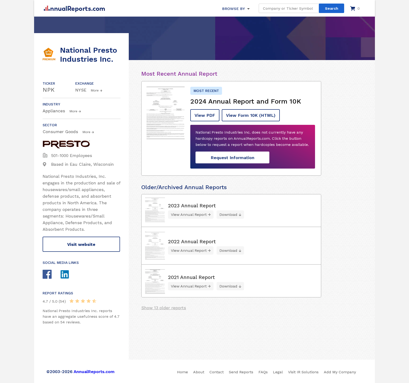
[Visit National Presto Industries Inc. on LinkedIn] (70, 275)
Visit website (81, 244)
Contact (216, 372)
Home (182, 372)
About (198, 372)
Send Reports (241, 372)
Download (228, 214)
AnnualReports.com (94, 371)
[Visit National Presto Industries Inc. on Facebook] (52, 275)
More (95, 90)
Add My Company (340, 372)
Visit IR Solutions (303, 372)
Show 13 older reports (163, 307)
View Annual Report (189, 214)
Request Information (232, 157)
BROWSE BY (233, 8)
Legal (278, 372)
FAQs (263, 372)
